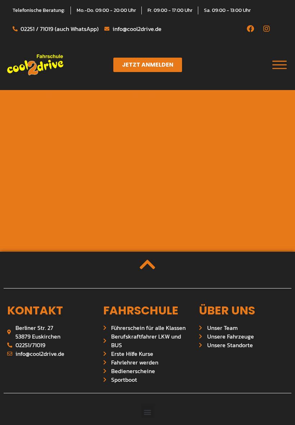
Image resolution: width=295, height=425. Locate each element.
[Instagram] (266, 29)
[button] (148, 412)
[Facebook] (250, 29)
